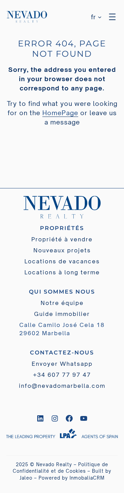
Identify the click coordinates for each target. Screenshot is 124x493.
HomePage (60, 113)
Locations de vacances (62, 261)
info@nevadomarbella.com (62, 385)
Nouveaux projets (62, 250)
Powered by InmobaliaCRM (72, 478)
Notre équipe (62, 302)
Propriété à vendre (62, 239)
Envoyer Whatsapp (62, 363)
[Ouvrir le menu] (112, 16)
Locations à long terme (62, 272)
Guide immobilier (62, 313)
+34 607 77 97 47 (62, 374)
